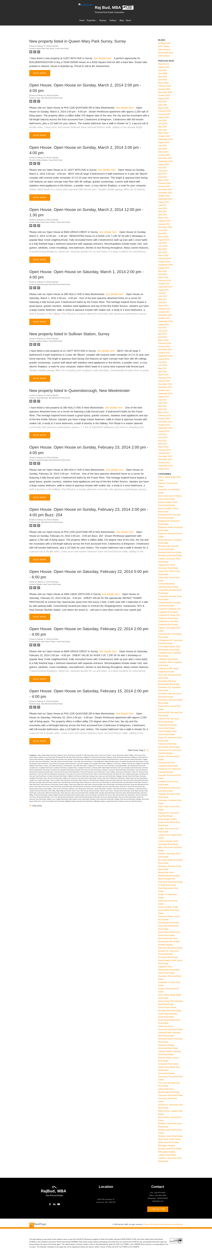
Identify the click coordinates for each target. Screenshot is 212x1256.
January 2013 (164, 453)
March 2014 (163, 412)
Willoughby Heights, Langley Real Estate (106, 801)
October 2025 (164, 95)
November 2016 (165, 315)
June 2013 (162, 437)
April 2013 (162, 444)
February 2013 (164, 450)
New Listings (163, 46)
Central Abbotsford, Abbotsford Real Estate (106, 761)
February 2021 (164, 221)
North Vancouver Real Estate (49, 784)
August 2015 (163, 359)
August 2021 (163, 202)
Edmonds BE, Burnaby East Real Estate (41, 772)
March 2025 (163, 108)
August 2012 (163, 469)
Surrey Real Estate (141, 795)
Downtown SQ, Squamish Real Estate (62, 770)
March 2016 (163, 340)
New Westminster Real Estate (132, 782)
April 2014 (162, 409)
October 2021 (164, 196)
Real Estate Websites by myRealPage (169, 1224)
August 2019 (163, 240)
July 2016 (162, 328)
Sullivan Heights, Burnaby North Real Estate (61, 795)
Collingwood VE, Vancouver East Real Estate (101, 765)
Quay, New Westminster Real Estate (50, 98)
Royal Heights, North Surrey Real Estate (56, 788)
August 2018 (163, 268)
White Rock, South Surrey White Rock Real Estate (49, 801)
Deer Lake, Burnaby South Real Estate (129, 767)
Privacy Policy (149, 1224)
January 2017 (164, 312)
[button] (50, 1204)
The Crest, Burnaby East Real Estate (62, 797)
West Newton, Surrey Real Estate (79, 799)
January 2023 (164, 155)
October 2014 (164, 390)
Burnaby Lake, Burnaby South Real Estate (71, 759)
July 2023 (162, 146)
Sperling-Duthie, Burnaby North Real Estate (102, 793)
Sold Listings (163, 56)
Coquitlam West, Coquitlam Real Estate (79, 767)
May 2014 (162, 406)
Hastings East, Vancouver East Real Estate (103, 776)
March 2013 (163, 447)
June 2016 (162, 331)
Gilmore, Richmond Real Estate (103, 774)
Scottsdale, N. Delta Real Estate (137, 788)
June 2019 (162, 246)
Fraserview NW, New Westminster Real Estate (51, 774)
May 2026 (162, 77)
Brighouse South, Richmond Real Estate (119, 757)
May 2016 (162, 334)
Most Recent (163, 64)
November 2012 (165, 459)
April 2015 (162, 372)
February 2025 (164, 111)
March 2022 (163, 180)
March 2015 (163, 375)
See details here (102, 58)
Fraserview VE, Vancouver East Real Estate (79, 774)
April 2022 (162, 177)
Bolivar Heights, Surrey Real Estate (45, 757)
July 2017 (162, 293)
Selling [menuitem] (113, 20)
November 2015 (165, 349)
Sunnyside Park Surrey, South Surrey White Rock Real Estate (116, 795)
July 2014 (162, 400)
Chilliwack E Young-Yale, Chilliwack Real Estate (120, 763)
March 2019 (163, 255)
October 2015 (164, 353)
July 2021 (162, 205)
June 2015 (162, 365)
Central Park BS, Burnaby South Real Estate (62, 763)
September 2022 (165, 161)
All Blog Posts (164, 43)
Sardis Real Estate (100, 788)
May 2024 (162, 127)
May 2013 (162, 441)
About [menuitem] (128, 20)
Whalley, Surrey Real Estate (170, 1136)
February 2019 (164, 259)
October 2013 (164, 425)
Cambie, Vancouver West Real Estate (130, 759)
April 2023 (162, 149)
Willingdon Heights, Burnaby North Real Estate (79, 801)
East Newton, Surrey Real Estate (137, 770)
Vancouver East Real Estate (109, 797)
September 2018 (165, 265)
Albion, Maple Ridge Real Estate (47, 755)
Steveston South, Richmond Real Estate (128, 793)
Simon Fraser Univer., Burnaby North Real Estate (115, 791)
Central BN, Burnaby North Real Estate (131, 761)
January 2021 (164, 224)
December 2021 (165, 189)
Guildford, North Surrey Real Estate (78, 776)
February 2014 (164, 415)
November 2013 (165, 422)
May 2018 (162, 271)
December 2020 (165, 227)
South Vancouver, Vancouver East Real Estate (75, 793)
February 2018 (164, 280)
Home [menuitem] (82, 20)
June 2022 (162, 171)
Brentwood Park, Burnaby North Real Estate (69, 757)
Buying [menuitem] (102, 20)
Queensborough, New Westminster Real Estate (53, 284)
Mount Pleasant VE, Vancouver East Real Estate (94, 782)
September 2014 (165, 394)
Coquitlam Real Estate (60, 767)
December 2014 (165, 384)
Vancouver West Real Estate (127, 797)
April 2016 (162, 337)
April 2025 (162, 105)
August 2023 (163, 142)
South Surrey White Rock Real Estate (48, 793)
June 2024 (162, 124)
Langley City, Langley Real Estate (39, 780)
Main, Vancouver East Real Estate (89, 780)
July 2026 (162, 70)
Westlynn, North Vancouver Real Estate (102, 799)
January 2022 (164, 186)
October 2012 (164, 463)
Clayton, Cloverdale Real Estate (53, 765)
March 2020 (163, 237)
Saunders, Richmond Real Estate (117, 788)
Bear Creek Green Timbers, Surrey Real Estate (53, 222)
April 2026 (162, 80)
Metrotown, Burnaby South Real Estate (41, 782)
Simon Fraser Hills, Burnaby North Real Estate (86, 791)
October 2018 (164, 262)
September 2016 (165, 321)
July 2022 (162, 168)
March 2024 (163, 133)
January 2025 (164, 114)
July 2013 (162, 434)
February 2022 (164, 183)
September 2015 (165, 356)
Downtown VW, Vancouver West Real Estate (88, 770)
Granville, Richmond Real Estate (57, 776)
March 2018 (163, 277)
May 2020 (162, 233)
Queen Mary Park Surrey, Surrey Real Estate (53, 48)
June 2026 (162, 73)
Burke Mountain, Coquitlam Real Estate (46, 759)
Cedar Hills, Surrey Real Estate (82, 761)
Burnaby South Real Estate (110, 759)
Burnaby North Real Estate (93, 759)
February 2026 (164, 86)
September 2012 (165, 466)
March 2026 (163, 83)
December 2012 (165, 456)
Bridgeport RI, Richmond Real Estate (95, 757)
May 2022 (162, 174)
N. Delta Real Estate (116, 782)
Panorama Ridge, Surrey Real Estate (104, 784)
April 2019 (162, 252)
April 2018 (162, 274)
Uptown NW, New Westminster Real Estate (87, 797)
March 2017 (163, 306)
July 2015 (162, 362)
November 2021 (165, 193)
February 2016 (164, 343)
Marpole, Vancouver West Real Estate (111, 780)
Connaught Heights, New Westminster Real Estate (130, 765)
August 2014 (163, 397)
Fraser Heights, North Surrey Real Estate (118, 772)
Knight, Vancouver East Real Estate (136, 778)
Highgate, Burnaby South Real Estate (128, 776)
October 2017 (164, 284)
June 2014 (162, 403)
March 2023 (163, 152)
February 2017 (164, 309)
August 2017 (163, 290)
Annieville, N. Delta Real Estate (85, 755)
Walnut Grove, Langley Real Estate (57, 799)
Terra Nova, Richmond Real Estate (39, 797)
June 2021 (162, 208)
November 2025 (165, 92)
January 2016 (164, 346)
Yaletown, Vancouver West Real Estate (130, 801)
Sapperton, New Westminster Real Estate (81, 788)
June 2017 (162, 296)
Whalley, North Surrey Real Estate (49, 584)
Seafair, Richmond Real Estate (38, 791)
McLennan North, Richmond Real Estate (136, 780)
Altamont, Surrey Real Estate (66, 755)
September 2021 (165, 199)
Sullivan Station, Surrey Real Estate (49, 160)
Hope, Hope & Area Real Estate (53, 778)
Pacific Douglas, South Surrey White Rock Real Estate (75, 784)
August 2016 (163, 324)
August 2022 (163, 164)
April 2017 (162, 302)
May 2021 (162, 211)
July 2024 (162, 120)
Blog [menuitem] (122, 20)
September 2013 (165, 428)
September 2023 (165, 139)
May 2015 (162, 368)
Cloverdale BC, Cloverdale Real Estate (75, 765)
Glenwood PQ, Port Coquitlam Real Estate (126, 774)
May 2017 (162, 299)
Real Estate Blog (165, 53)
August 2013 (163, 431)
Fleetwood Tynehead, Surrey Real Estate (92, 772)
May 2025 (162, 102)
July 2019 (162, 243)
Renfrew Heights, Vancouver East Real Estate (105, 786)
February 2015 (164, 378)
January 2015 (164, 381)
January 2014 (164, 419)
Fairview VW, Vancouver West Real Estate (67, 772)
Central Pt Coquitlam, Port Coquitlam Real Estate (91, 763)
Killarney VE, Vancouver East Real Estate (75, 778)
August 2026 (163, 67)
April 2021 (162, 215)
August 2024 (163, 117)
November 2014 (165, 387)
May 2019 (162, 249)
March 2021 (163, 218)
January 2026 (164, 89)
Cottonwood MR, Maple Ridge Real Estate (104, 767)
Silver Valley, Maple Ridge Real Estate (59, 791)
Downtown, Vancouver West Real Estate (114, 770)
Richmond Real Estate (36, 788)
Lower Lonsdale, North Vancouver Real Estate (64, 780)
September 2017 (165, 287)
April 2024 (162, 130)
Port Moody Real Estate (123, 784)
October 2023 (164, 136)
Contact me (157, 1209)
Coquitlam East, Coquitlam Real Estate (41, 767)
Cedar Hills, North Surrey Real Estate (61, 761)
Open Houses (164, 49)
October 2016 (164, 318)
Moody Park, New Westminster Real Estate (66, 782)
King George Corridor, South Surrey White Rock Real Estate (107, 778)
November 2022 (165, 158)
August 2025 (163, 98)
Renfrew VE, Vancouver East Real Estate (132, 786)
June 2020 (162, 230)
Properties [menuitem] (91, 20)
